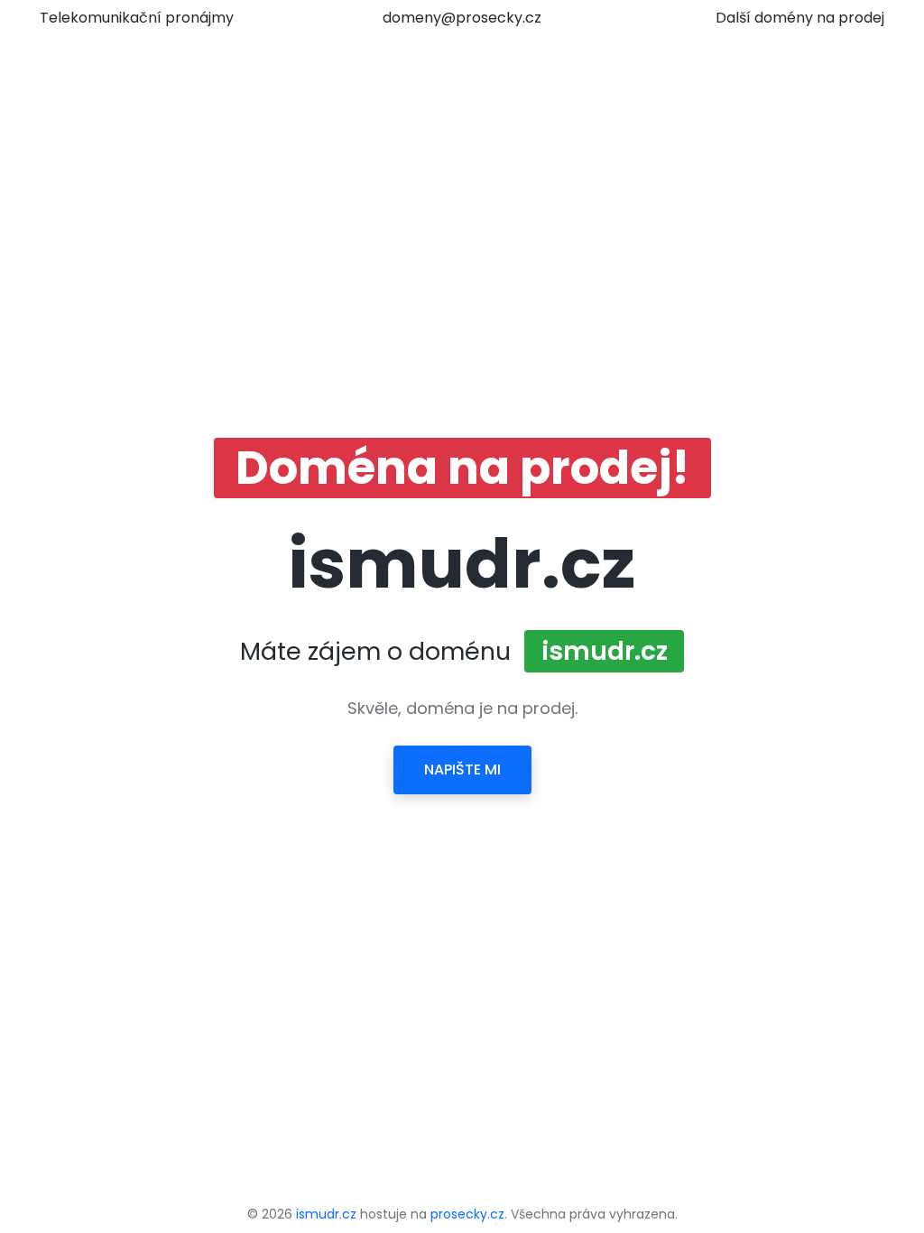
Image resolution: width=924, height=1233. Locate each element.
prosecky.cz (467, 1214)
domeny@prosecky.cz (462, 17)
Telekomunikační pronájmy (137, 17)
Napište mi (462, 769)
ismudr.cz (326, 1214)
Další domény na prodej (800, 17)
